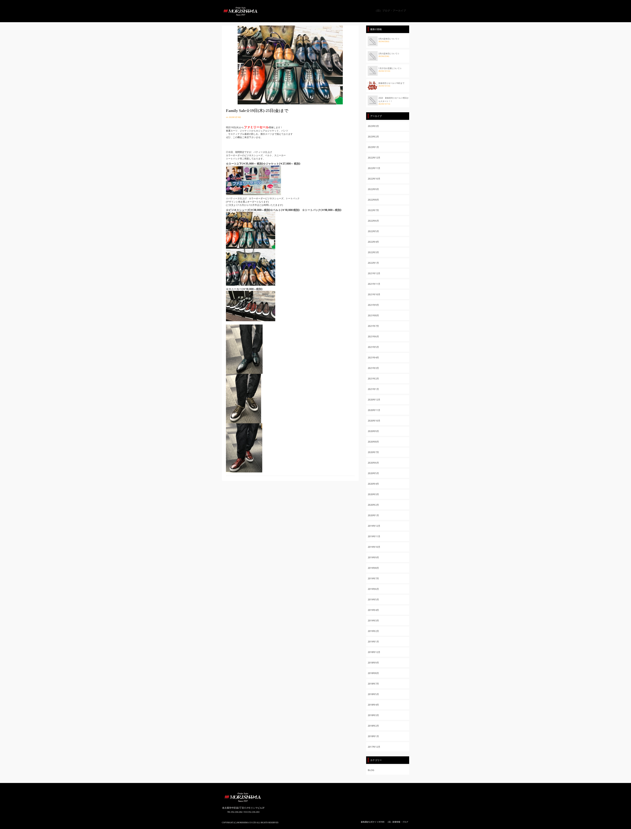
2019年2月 (373, 631)
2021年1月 (373, 389)
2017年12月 (374, 746)
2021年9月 (373, 304)
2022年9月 (373, 189)
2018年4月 (373, 704)
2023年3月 (373, 126)
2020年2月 (373, 504)
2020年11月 (374, 410)
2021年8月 (373, 315)
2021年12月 (374, 273)
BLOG (371, 770)
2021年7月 (373, 325)
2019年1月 (373, 641)
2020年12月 (374, 399)
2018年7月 (373, 683)
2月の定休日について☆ (388, 53)
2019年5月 (373, 599)
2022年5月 (373, 231)
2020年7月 (373, 452)
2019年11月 (374, 536)
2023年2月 (373, 136)
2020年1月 (373, 515)
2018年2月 (373, 725)
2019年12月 (374, 525)
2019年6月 (373, 588)
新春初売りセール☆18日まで (391, 83)
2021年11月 (374, 283)
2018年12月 (374, 652)
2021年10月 (374, 294)
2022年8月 (373, 199)
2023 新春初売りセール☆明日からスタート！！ (393, 99)
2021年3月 (373, 368)
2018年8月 (373, 673)
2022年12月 (374, 157)
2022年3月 (373, 252)
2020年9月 (373, 431)
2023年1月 (373, 147)
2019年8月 (373, 567)
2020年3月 (373, 494)
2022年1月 (373, 262)
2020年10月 (374, 420)
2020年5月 (373, 473)
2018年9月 (373, 662)
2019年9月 (373, 557)
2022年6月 (373, 220)
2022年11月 (374, 168)
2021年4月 (373, 357)
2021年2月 (373, 378)
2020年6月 (373, 462)
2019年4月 (373, 610)
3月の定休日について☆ (388, 38)
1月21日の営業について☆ (390, 68)
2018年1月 (373, 736)
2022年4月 (373, 241)
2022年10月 (374, 178)
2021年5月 (373, 346)
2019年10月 (374, 546)
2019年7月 (373, 578)
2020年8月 (373, 441)
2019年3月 (373, 620)
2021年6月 (373, 336)
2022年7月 (373, 210)
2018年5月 (373, 694)
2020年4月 (373, 483)
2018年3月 (373, 715)
